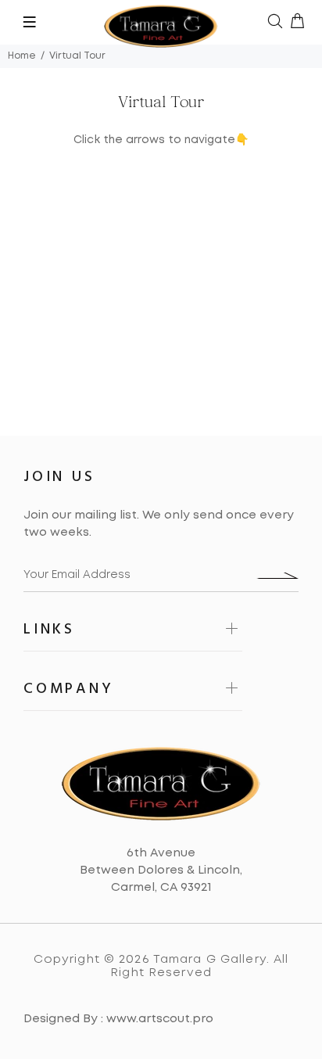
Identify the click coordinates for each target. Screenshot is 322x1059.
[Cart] (297, 23)
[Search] (275, 23)
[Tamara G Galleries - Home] (161, 22)
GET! (277, 575)
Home (22, 56)
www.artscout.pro (159, 1019)
